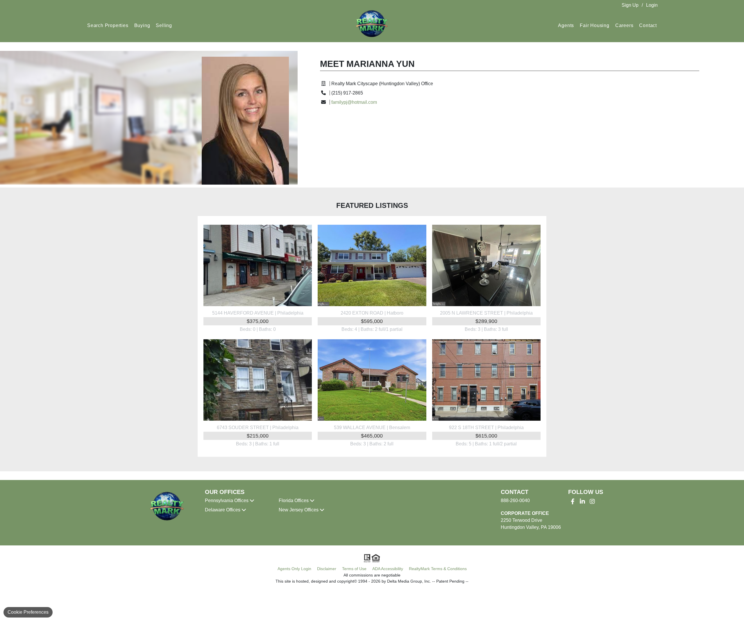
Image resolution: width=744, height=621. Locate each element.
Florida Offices (294, 500)
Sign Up (630, 5)
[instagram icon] (592, 501)
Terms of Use (354, 568)
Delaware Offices (223, 509)
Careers (624, 25)
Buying (142, 25)
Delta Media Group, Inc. (409, 581)
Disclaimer (326, 568)
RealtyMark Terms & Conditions (438, 568)
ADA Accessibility (387, 568)
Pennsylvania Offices (227, 500)
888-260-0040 (515, 500)
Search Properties (107, 25)
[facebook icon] (572, 501)
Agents (566, 25)
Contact (648, 25)
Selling (164, 25)
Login (652, 5)
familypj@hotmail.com (354, 102)
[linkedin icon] (582, 501)
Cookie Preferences (28, 612)
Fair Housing (594, 25)
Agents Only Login (294, 568)
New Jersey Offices (299, 509)
